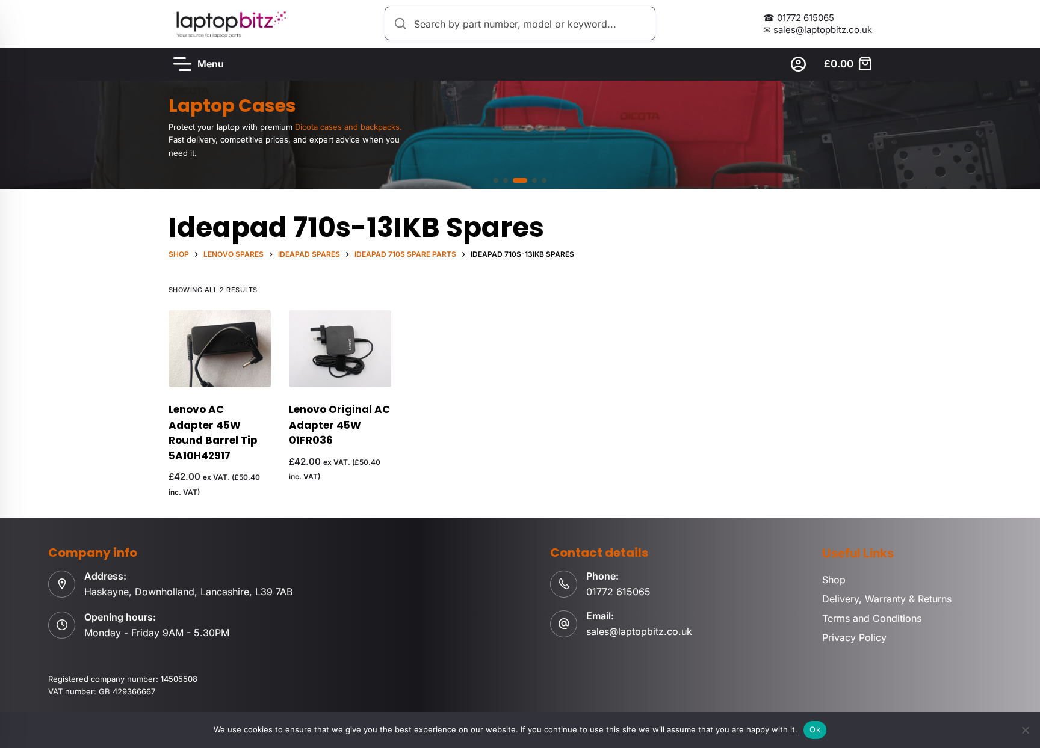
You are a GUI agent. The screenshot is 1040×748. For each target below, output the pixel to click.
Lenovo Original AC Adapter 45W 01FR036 (339, 424)
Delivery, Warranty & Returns (887, 599)
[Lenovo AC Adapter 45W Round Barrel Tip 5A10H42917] (220, 348)
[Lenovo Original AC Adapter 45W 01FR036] (340, 348)
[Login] (798, 64)
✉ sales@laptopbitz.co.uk (817, 29)
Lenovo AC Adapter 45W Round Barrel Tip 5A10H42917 (213, 432)
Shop (834, 580)
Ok (814, 729)
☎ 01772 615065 (798, 17)
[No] (1025, 730)
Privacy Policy (854, 637)
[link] (520, 135)
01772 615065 (618, 592)
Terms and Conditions (871, 618)
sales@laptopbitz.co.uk (639, 631)
